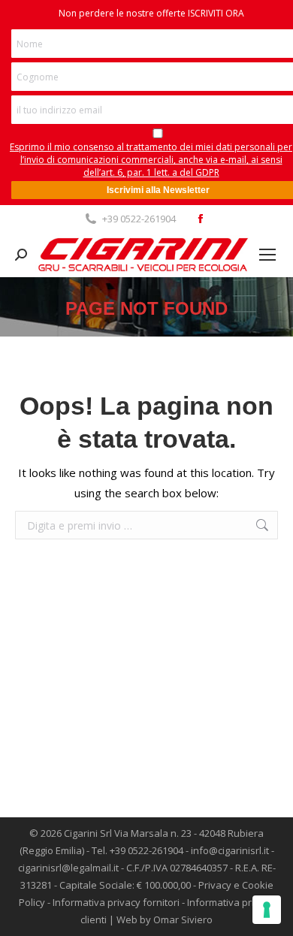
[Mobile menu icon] (267, 254)
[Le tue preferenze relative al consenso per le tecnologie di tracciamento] (266, 909)
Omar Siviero (183, 919)
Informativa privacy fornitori (116, 902)
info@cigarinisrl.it (230, 850)
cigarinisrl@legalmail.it (68, 867)
